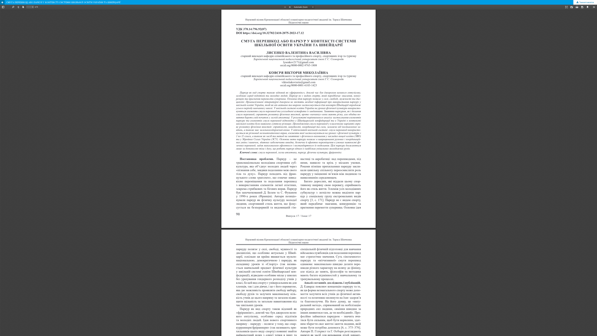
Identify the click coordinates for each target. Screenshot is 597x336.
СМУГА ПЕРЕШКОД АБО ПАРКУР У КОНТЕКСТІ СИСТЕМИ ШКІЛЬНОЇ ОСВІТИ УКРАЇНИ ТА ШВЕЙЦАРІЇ (63, 2)
